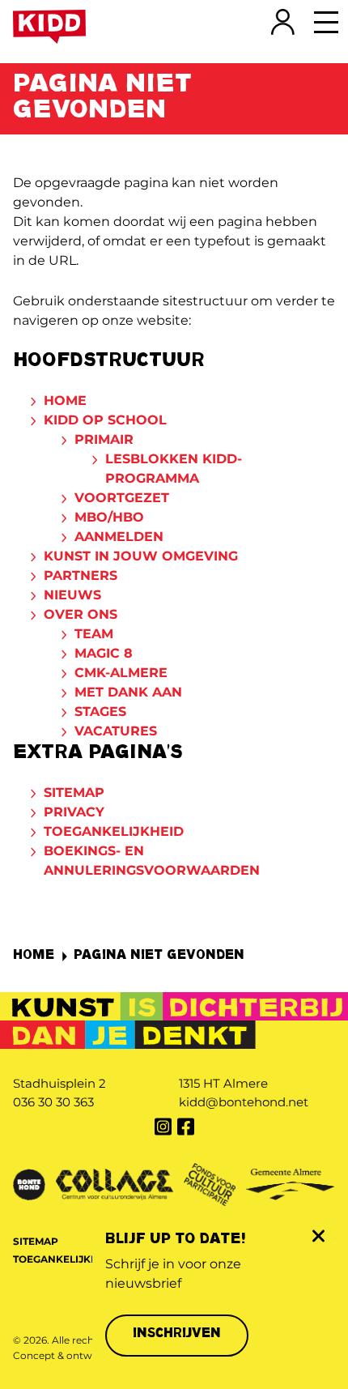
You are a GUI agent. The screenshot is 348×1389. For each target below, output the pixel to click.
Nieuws (72, 595)
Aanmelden (118, 536)
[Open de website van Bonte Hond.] (29, 1183)
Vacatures (115, 731)
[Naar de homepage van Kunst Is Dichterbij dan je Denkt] (49, 27)
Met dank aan (128, 692)
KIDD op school (105, 420)
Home (65, 400)
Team (93, 633)
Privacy (74, 812)
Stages (100, 711)
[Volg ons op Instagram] (162, 1126)
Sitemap (74, 792)
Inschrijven (177, 1334)
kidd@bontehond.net (243, 1102)
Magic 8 (103, 653)
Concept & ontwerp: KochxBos (88, 1355)
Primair (104, 439)
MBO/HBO (109, 517)
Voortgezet (121, 497)
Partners (80, 575)
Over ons (80, 614)
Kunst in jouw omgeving (141, 556)
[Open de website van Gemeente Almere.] (290, 1183)
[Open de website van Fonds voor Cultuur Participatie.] (209, 1183)
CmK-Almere (121, 672)
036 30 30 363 (53, 1102)
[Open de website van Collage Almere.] (115, 1183)
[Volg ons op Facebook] (185, 1126)
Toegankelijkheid (114, 831)
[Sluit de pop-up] (317, 1235)
